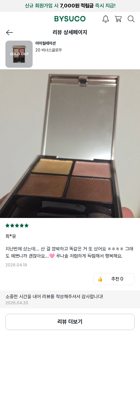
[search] (131, 19)
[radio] (7, 225)
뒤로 (9, 32)
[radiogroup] (70, 225)
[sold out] (20, 54)
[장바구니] (118, 19)
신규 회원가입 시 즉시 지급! (70, 6)
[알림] (106, 19)
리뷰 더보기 (70, 322)
